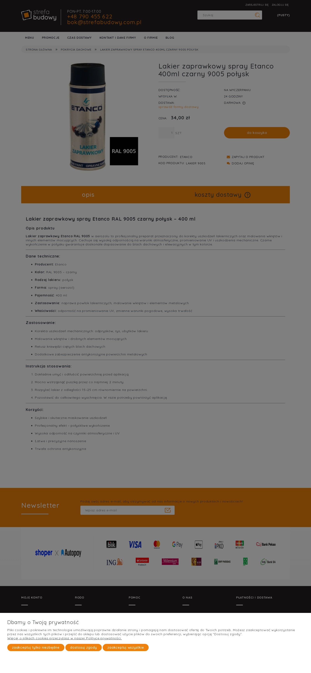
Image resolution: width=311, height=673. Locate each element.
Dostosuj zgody (83, 647)
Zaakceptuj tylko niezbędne (36, 647)
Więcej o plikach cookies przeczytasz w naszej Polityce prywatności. (64, 638)
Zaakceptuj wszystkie (125, 647)
